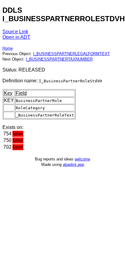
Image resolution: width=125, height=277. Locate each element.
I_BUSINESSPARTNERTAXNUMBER (59, 59)
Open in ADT (16, 37)
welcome (82, 159)
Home (7, 48)
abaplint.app (73, 164)
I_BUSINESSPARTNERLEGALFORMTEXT (71, 53)
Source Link (15, 31)
